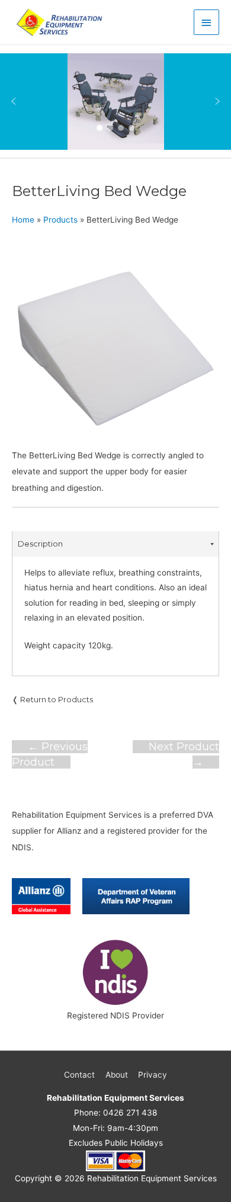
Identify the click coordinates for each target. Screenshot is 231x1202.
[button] (13, 101)
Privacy (152, 1074)
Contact (79, 1074)
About (116, 1074)
